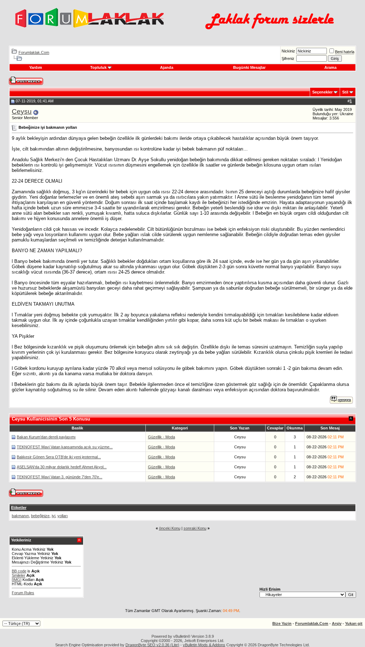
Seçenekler (322, 92)
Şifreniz (288, 58)
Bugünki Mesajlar (249, 67)
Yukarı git (354, 623)
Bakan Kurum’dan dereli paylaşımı (46, 437)
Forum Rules (23, 593)
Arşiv (336, 623)
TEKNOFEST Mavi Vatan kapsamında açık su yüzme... (65, 447)
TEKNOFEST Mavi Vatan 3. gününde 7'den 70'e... (59, 477)
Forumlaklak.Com (34, 52)
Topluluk (98, 67)
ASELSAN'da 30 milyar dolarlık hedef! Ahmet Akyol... (62, 467)
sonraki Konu (195, 528)
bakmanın (20, 516)
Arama (330, 67)
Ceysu (22, 111)
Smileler (18, 575)
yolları (62, 516)
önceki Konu (169, 528)
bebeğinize (40, 516)
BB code (19, 571)
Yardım (35, 67)
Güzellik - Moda (161, 437)
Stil (345, 92)
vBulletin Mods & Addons (204, 645)
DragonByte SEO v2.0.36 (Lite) (152, 645)
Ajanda (166, 67)
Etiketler (18, 507)
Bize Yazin (282, 623)
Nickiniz (288, 51)
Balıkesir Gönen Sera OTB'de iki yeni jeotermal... (59, 457)
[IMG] (16, 579)
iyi (53, 516)
